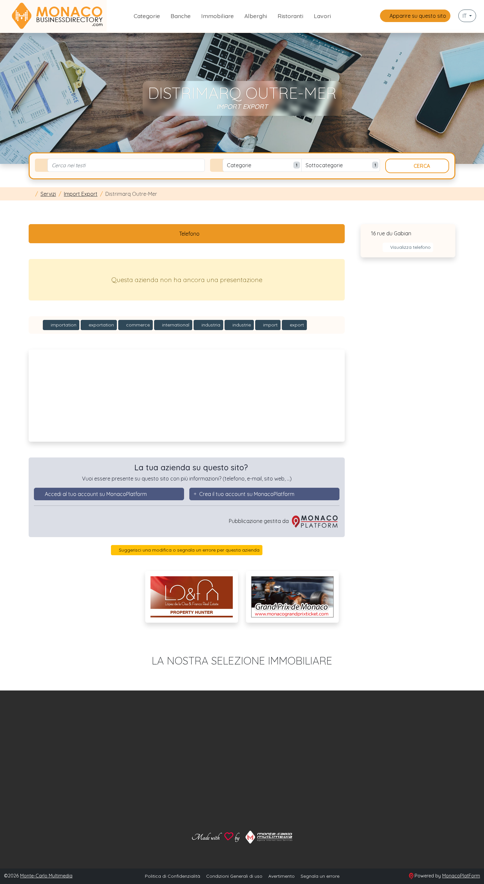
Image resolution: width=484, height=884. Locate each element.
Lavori (322, 15)
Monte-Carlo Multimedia (46, 876)
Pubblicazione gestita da (259, 521)
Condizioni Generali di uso (234, 876)
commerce (137, 325)
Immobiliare (217, 15)
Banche (181, 15)
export (296, 325)
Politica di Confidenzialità (172, 876)
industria (210, 325)
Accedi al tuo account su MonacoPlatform (96, 494)
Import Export (80, 194)
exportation (100, 325)
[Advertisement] (187, 396)
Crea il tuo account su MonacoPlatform (246, 494)
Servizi (48, 194)
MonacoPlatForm (461, 876)
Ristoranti (290, 15)
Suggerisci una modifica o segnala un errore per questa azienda (188, 550)
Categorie (147, 15)
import (270, 325)
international (175, 325)
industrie (241, 325)
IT (465, 16)
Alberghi (255, 15)
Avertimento (281, 876)
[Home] (31, 194)
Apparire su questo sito (417, 16)
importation (62, 325)
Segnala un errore (320, 876)
